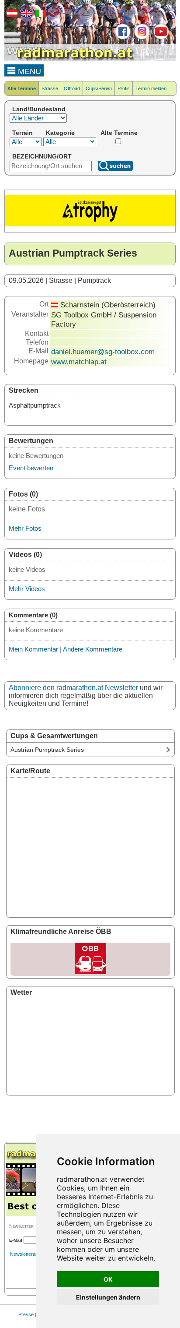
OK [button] (108, 1279)
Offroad (72, 88)
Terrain (22, 132)
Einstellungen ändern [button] (108, 1297)
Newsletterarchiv (28, 1254)
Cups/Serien (99, 88)
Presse (26, 1314)
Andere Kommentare (92, 649)
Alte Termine (119, 132)
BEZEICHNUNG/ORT (42, 156)
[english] (25, 15)
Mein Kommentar (33, 649)
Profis (124, 88)
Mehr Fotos (25, 528)
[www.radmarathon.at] (69, 59)
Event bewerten (31, 468)
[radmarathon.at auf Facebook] (122, 37)
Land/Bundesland (39, 109)
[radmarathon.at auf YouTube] (160, 37)
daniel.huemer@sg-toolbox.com (103, 351)
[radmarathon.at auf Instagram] (141, 37)
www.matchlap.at (79, 361)
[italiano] (39, 15)
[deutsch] (10, 15)
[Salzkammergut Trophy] (90, 224)
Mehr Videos (27, 588)
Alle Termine (21, 88)
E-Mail (15, 1240)
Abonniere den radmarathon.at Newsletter (73, 687)
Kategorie (60, 132)
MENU (28, 71)
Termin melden (150, 88)
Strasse (50, 88)
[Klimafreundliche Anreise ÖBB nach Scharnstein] (90, 959)
